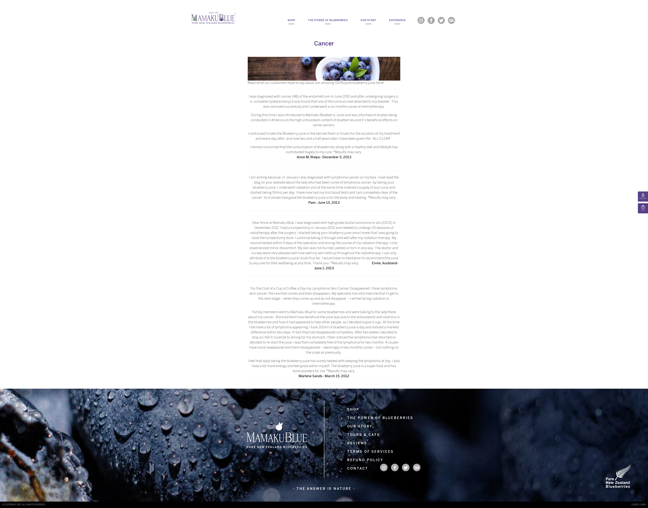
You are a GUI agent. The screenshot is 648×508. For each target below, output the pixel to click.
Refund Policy (365, 460)
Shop (353, 409)
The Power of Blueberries (380, 418)
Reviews (357, 443)
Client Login (638, 505)
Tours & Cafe (363, 435)
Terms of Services (370, 451)
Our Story (359, 426)
